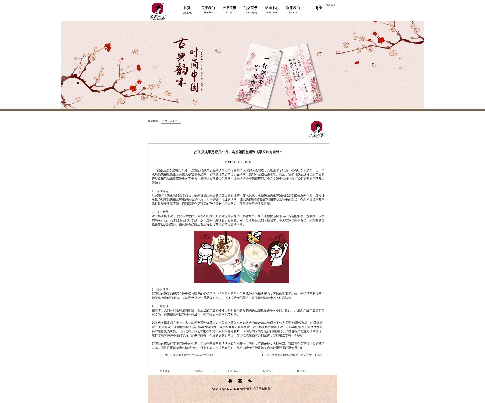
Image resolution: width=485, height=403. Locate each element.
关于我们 (165, 371)
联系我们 (302, 371)
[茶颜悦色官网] (158, 1)
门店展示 (233, 371)
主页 (164, 120)
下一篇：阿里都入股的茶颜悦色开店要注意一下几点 (291, 354)
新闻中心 (174, 120)
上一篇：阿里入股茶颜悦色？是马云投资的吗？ (188, 354)
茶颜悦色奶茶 (201, 170)
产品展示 (199, 371)
